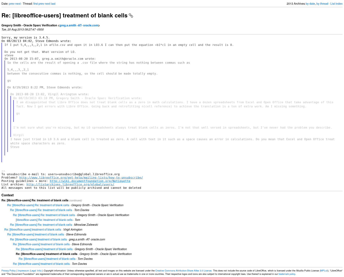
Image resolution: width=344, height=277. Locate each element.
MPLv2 (324, 270)
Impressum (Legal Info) (30, 270)
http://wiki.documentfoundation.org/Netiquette (90, 181)
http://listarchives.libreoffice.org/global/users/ (70, 184)
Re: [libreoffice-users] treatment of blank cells (64, 15)
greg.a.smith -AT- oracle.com (78, 25)
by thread (322, 3)
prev (12, 3)
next (18, 3)
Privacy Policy (8, 270)
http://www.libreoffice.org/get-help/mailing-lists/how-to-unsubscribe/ (81, 177)
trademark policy (287, 274)
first (35, 3)
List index (336, 3)
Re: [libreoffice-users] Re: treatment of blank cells (38, 205)
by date (310, 3)
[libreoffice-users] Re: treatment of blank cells (44, 220)
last (53, 3)
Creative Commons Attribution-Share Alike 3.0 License (183, 270)
